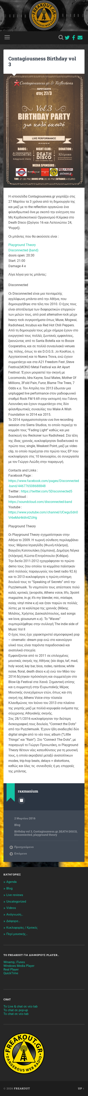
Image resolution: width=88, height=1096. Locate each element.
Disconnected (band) (23, 250)
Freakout (22, 1088)
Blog (17, 825)
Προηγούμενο (24, 847)
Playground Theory (22, 245)
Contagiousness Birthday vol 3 (42, 61)
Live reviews (14, 895)
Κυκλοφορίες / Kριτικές (21, 927)
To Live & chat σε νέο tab (20, 1006)
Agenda (11, 882)
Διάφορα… (13, 921)
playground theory (45, 834)
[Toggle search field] (61, 37)
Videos (11, 908)
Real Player (11, 969)
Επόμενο (20, 853)
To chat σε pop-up (15, 1010)
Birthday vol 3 (23, 831)
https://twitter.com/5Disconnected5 (46, 491)
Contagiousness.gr (45, 831)
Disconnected (23, 834)
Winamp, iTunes (14, 962)
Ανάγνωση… (14, 914)
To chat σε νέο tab (15, 1014)
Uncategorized (16, 901)
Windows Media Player (18, 966)
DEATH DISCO (68, 831)
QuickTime (10, 973)
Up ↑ (81, 1088)
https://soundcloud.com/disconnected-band (40, 502)
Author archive (21, 800)
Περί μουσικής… (17, 934)
